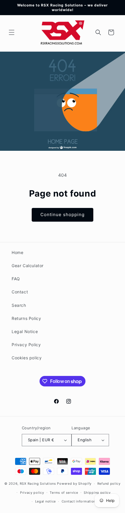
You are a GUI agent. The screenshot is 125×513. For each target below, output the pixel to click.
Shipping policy (97, 493)
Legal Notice (25, 331)
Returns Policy (26, 318)
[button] (11, 32)
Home (17, 252)
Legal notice (45, 501)
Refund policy (109, 484)
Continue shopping (62, 214)
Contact (20, 291)
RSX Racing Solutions (38, 484)
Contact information (79, 501)
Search (19, 305)
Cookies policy (27, 357)
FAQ (16, 278)
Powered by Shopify (74, 484)
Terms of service (64, 493)
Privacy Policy (26, 344)
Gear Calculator (28, 265)
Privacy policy (32, 493)
